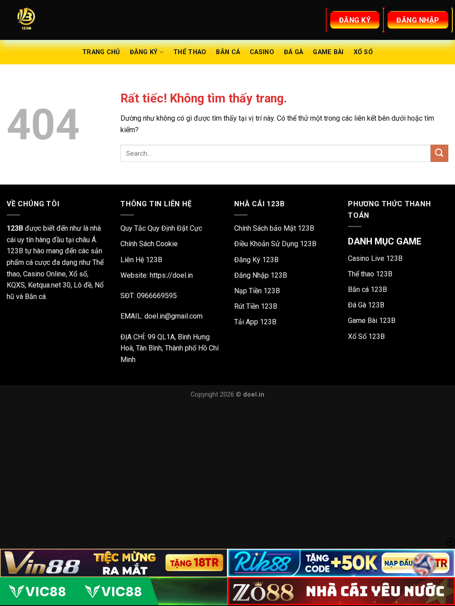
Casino (262, 52)
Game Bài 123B (371, 320)
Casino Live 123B (375, 258)
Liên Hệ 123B (141, 260)
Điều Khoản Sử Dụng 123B (275, 244)
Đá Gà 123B (366, 305)
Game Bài (328, 52)
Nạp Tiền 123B (257, 291)
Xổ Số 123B (366, 336)
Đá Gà (293, 52)
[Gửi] (439, 153)
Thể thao (189, 52)
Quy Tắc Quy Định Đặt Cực (161, 228)
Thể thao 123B (370, 274)
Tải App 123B (255, 322)
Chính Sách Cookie (149, 244)
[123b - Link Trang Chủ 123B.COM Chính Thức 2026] (51, 20)
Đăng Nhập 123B (260, 275)
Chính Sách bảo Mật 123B (274, 228)
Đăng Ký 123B (256, 260)
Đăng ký (144, 52)
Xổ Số (363, 52)
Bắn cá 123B (367, 289)
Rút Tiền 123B (255, 306)
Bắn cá (228, 52)
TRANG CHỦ (101, 52)
